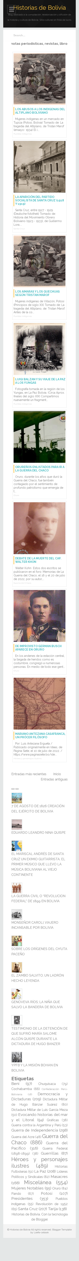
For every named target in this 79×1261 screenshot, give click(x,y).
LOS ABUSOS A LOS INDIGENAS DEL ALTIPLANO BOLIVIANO (40, 111)
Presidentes (22, 1198)
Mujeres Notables (27, 1188)
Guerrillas (50, 1153)
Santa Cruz (19, 229)
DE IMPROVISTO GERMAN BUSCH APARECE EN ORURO (38, 647)
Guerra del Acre (22, 1137)
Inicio (57, 774)
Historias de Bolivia (39, 7)
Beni (15, 1083)
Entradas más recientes (28, 774)
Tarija (53, 1208)
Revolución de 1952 (52, 1204)
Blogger (41, 1219)
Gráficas (53, 1120)
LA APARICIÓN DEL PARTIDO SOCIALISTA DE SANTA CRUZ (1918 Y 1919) (39, 200)
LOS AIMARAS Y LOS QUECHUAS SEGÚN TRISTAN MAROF (37, 293)
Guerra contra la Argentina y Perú (36, 1125)
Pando (16, 1194)
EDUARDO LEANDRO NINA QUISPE (38, 833)
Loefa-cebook (41, 1232)
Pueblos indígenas (23, 134)
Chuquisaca (47, 1084)
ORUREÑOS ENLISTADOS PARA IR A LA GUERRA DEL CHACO (39, 468)
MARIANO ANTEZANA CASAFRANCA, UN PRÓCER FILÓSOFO (40, 735)
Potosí (46, 1193)
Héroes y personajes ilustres (28, 758)
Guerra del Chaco (22, 583)
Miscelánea (37, 1182)
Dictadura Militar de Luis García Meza (39, 1110)
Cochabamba (21, 1089)
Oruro (16, 495)
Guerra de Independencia (34, 1130)
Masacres (59, 1176)
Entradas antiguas (54, 779)
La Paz (40, 1171)
